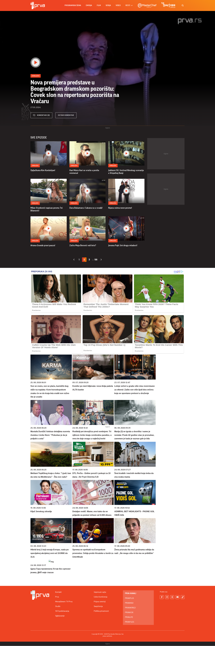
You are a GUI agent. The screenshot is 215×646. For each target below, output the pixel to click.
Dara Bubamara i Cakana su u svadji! (85, 208)
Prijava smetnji (100, 602)
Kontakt (58, 592)
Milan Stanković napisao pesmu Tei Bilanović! (46, 209)
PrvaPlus (129, 598)
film (99, 5)
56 (95, 259)
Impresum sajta (100, 592)
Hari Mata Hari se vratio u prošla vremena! (84, 171)
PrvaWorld (130, 608)
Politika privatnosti (101, 611)
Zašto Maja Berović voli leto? (82, 245)
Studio (57, 606)
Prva (57, 597)
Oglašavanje (60, 616)
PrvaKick (129, 612)
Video (118, 5)
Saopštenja (98, 606)
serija (108, 5)
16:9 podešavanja (62, 611)
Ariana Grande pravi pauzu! (42, 245)
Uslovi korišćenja (100, 597)
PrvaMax (129, 603)
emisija (89, 5)
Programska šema (73, 5)
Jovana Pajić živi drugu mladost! (122, 245)
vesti (127, 5)
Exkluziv (35, 165)
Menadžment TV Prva (63, 602)
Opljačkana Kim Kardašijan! (42, 170)
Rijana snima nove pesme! (120, 208)
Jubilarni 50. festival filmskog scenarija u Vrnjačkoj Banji (126, 171)
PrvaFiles (129, 622)
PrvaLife (129, 617)
